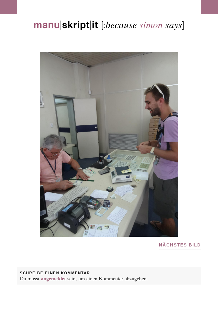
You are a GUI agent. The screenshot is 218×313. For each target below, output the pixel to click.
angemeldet (53, 278)
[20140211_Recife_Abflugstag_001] (109, 144)
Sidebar (209, 7)
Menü (8, 7)
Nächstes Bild (180, 244)
